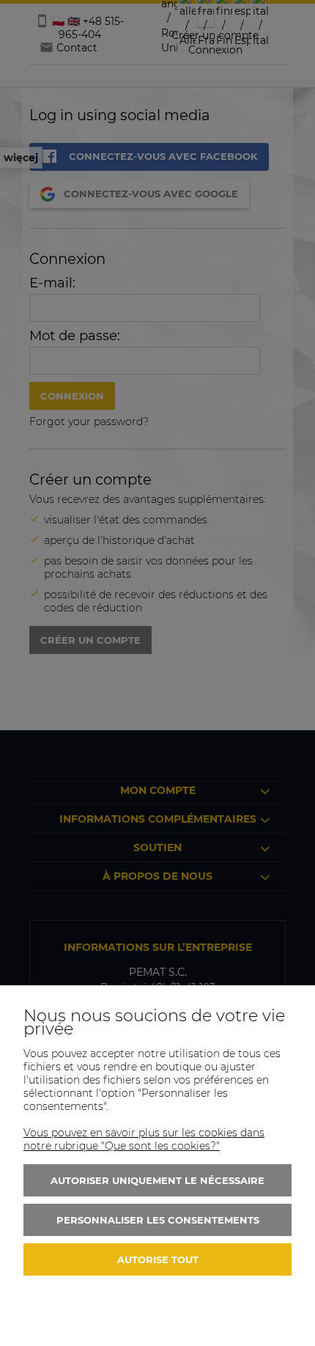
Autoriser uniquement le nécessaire (157, 1180)
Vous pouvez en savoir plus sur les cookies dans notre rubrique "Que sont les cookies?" (143, 1139)
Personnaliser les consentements (157, 1220)
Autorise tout (158, 1259)
